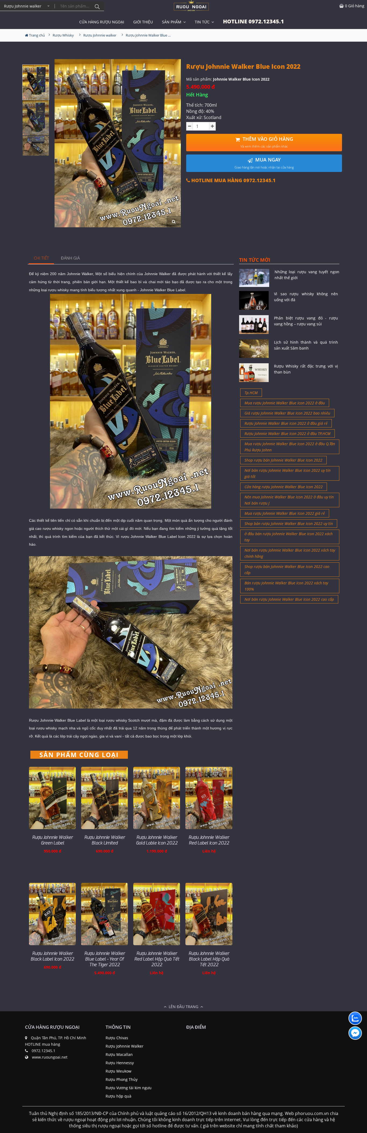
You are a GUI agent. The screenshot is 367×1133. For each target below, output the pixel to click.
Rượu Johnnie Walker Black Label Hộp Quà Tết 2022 (209, 959)
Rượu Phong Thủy (122, 1079)
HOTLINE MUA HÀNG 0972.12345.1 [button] (233, 180)
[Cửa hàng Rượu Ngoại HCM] (191, 5)
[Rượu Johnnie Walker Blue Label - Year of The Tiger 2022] (104, 914)
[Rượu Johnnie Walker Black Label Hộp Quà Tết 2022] (208, 914)
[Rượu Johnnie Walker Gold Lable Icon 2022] (156, 798)
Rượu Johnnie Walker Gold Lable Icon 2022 (157, 840)
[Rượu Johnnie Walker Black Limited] (104, 798)
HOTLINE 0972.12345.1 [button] (253, 21)
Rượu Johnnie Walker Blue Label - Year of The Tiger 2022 (104, 959)
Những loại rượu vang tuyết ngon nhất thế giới (307, 274)
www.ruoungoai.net (49, 1057)
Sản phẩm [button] (172, 21)
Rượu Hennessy (120, 1062)
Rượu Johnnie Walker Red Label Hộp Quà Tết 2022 (156, 959)
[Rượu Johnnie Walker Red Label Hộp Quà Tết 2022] (156, 914)
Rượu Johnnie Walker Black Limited (104, 840)
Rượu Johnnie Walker (124, 1046)
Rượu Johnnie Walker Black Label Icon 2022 (52, 956)
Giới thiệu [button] (143, 21)
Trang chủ (36, 35)
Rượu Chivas (117, 1037)
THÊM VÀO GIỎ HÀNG (266, 142)
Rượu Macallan (119, 1054)
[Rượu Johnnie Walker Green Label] (52, 798)
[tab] (41, 258)
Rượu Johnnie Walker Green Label (52, 840)
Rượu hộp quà (118, 1096)
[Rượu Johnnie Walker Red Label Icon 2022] (208, 798)
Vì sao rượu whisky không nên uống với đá (306, 296)
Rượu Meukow (118, 1071)
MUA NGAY (264, 163)
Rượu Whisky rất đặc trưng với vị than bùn (306, 369)
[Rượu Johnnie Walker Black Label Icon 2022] (52, 914)
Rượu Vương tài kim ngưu (129, 1087)
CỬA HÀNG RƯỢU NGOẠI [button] (101, 21)
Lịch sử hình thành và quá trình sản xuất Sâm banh (306, 345)
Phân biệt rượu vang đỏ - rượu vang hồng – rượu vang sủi (306, 320)
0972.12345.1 (43, 1050)
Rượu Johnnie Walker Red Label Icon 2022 (209, 840)
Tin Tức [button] (203, 21)
